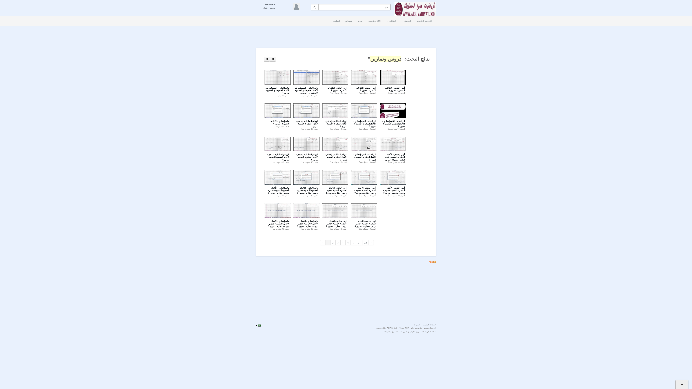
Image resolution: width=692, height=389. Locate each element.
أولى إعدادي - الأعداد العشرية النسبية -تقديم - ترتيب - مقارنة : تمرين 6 (278, 223)
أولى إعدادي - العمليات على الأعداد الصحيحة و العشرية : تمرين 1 (277, 90)
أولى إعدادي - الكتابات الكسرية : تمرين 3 (395, 89)
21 (359, 242)
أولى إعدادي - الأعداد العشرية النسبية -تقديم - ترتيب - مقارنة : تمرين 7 (365, 190)
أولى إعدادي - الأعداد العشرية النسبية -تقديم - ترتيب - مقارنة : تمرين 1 (394, 157)
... (353, 242)
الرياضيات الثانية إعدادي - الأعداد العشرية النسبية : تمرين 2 (336, 123)
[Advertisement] (346, 36)
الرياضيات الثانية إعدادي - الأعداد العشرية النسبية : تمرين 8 (365, 157)
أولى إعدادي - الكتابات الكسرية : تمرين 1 (337, 89)
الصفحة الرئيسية (424, 21)
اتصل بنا (336, 21)
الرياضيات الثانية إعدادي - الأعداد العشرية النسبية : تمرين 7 (336, 157)
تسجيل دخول (269, 8)
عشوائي (348, 21)
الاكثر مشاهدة (375, 21)
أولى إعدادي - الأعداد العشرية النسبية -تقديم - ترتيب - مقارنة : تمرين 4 (336, 190)
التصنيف (407, 21)
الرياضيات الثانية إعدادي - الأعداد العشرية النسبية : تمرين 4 (393, 123)
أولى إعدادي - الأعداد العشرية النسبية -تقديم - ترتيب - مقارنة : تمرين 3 (307, 190)
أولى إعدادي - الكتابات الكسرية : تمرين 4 (279, 122)
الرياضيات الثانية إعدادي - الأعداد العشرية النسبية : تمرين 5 (278, 157)
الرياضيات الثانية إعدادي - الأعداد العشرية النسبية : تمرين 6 (307, 157)
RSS (431, 262)
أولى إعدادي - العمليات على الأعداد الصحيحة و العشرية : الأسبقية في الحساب (306, 90)
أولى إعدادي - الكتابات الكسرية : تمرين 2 (366, 89)
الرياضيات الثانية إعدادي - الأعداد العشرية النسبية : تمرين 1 (307, 123)
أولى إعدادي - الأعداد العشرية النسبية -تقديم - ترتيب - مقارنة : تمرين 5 (336, 223)
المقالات (392, 21)
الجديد (360, 21)
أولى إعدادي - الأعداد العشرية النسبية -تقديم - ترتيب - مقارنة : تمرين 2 (278, 190)
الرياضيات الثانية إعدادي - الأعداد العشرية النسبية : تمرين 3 (365, 123)
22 (365, 242)
